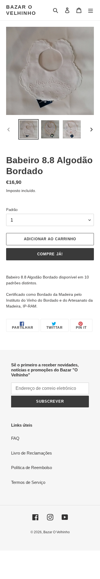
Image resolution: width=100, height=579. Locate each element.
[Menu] (90, 10)
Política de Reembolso (31, 467)
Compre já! (49, 254)
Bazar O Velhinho (21, 10)
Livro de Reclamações (31, 453)
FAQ (15, 438)
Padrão (12, 210)
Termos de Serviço (28, 482)
